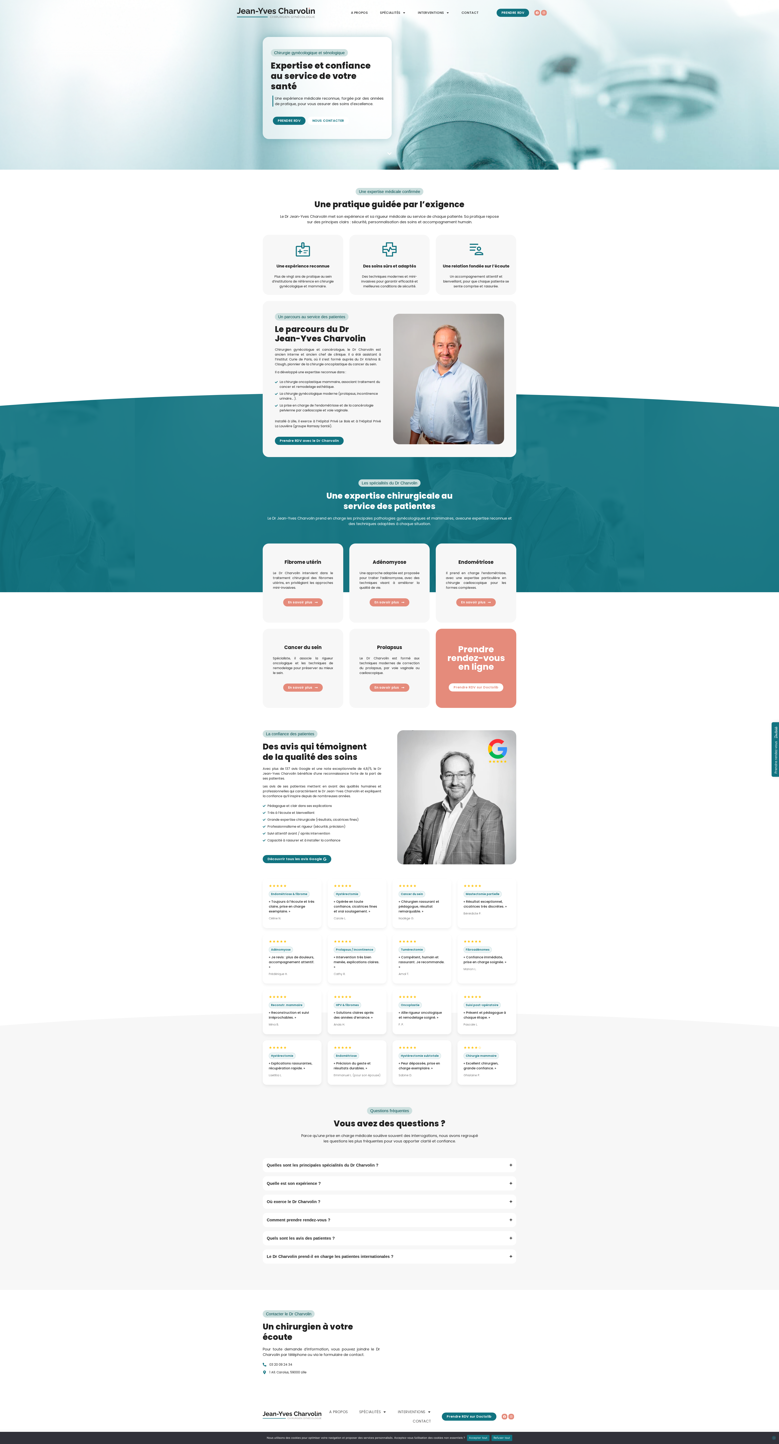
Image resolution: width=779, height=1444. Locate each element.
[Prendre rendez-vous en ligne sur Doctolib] (748, 722)
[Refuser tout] (774, 1438)
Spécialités (390, 12)
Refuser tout (502, 1437)
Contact (470, 12)
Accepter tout (478, 1437)
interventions (431, 12)
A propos (359, 12)
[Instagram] (544, 13)
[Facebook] (537, 13)
